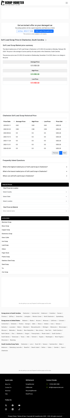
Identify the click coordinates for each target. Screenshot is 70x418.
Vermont (34, 337)
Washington (49, 337)
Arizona (38, 320)
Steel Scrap (5, 264)
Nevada (19, 330)
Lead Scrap (5, 245)
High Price (35, 121)
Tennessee (15, 337)
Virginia (41, 337)
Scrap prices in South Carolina (11, 313)
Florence (4, 316)
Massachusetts (35, 327)
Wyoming (13, 340)
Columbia (52, 313)
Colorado (61, 320)
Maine (19, 327)
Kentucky (4, 327)
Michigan (45, 327)
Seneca (45, 344)
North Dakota (5, 333)
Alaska (32, 320)
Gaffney (11, 316)
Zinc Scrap (5, 272)
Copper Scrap (6, 230)
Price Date (7, 121)
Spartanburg (59, 316)
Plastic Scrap (6, 257)
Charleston (26, 313)
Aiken (60, 344)
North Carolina (57, 330)
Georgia (27, 324)
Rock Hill (37, 344)
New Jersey (39, 330)
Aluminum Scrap (6, 222)
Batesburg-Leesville (15, 347)
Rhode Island (46, 333)
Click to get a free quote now (44, 31)
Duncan (59, 313)
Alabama (24, 320)
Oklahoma (19, 333)
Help (6, 394)
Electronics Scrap (7, 233)
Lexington (27, 316)
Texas (22, 337)
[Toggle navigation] (66, 3)
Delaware (13, 324)
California (53, 320)
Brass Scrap (5, 226)
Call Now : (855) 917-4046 (25, 31)
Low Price (47, 121)
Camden (56, 347)
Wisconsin (4, 340)
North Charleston (49, 316)
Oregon (27, 333)
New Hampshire (28, 330)
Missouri (4, 330)
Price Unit (59, 121)
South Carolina (56, 333)
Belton (43, 347)
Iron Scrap (5, 241)
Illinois (40, 324)
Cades (49, 347)
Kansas (58, 324)
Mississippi (62, 327)
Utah (28, 337)
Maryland (26, 327)
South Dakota (5, 337)
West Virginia (59, 337)
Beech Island (35, 347)
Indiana (46, 324)
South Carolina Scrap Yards (10, 344)
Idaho (33, 324)
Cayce (63, 347)
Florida (21, 324)
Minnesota (53, 327)
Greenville (19, 316)
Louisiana (12, 327)
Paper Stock (5, 253)
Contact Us (8, 387)
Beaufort (26, 347)
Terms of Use (22, 416)
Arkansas (45, 320)
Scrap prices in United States (10, 320)
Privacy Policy (12, 416)
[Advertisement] (35, 13)
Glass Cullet (5, 237)
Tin (3, 268)
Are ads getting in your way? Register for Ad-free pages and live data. (35, 303)
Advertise (7, 390)
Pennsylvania (35, 333)
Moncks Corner (36, 316)
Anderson (44, 313)
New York (48, 330)
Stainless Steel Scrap (8, 260)
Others (4, 249)
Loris (31, 344)
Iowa (52, 324)
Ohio (13, 333)
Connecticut (4, 324)
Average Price (20, 121)
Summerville (35, 313)
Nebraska (12, 330)
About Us (7, 384)
